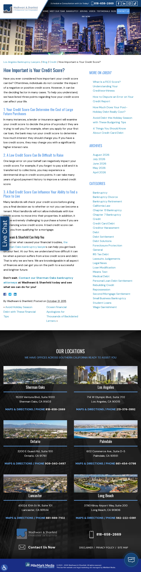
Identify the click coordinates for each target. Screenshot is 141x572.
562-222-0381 (126, 518)
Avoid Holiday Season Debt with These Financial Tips (19, 311)
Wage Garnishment (105, 307)
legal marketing (83, 567)
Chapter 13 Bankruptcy (107, 210)
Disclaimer (86, 547)
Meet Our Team (57, 11)
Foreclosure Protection (107, 245)
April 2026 (99, 172)
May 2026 (99, 168)
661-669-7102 (55, 518)
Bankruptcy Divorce (105, 197)
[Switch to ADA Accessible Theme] (4, 567)
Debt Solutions (102, 241)
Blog (113, 11)
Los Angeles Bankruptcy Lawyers (21, 61)
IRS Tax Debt (101, 254)
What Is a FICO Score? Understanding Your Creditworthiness (107, 86)
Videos (92, 11)
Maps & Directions (19, 409)
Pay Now (86, 16)
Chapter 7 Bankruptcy (107, 214)
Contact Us (123, 11)
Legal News (100, 263)
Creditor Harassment (106, 228)
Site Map (123, 547)
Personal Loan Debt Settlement (112, 281)
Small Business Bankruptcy (109, 298)
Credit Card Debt (104, 223)
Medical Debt (101, 276)
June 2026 (99, 163)
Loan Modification (104, 267)
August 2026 (101, 155)
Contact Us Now (41, 547)
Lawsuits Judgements (106, 259)
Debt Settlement (103, 237)
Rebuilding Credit (103, 285)
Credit (53, 61)
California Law (101, 206)
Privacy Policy (105, 547)
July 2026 (99, 159)
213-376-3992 (125, 409)
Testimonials (103, 11)
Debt (96, 232)
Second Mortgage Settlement (111, 294)
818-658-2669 (104, 3)
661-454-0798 (126, 463)
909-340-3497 (55, 463)
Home (45, 11)
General (98, 250)
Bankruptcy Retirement (107, 201)
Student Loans (102, 303)
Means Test (100, 272)
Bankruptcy (72, 11)
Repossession (101, 289)
